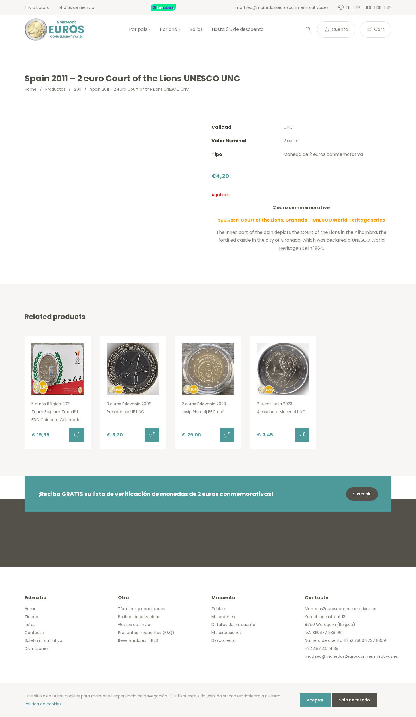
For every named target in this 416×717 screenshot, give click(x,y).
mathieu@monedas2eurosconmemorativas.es (282, 7)
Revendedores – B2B (138, 640)
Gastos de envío (134, 624)
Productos (55, 89)
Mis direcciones (226, 632)
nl (349, 7)
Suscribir (362, 494)
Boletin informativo (43, 640)
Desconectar (224, 640)
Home (31, 89)
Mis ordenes (223, 617)
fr (359, 7)
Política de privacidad (139, 617)
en (389, 7)
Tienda (31, 617)
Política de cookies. (43, 704)
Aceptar (315, 700)
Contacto (34, 632)
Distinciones (36, 648)
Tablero (218, 609)
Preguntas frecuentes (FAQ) (146, 632)
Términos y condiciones (141, 609)
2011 (77, 89)
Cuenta (339, 29)
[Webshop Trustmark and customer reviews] (169, 7)
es (369, 7)
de (379, 7)
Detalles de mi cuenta (233, 624)
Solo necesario (354, 700)
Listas (30, 624)
